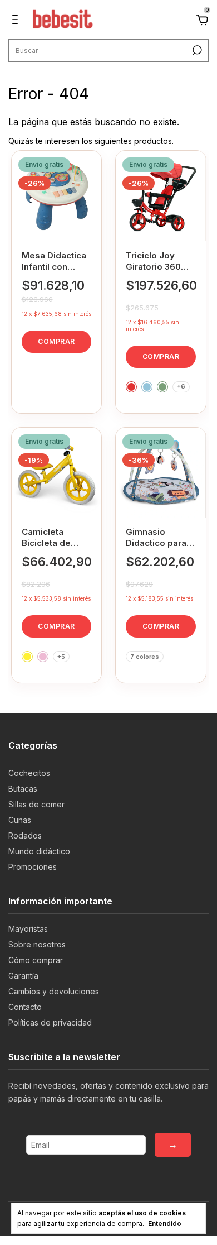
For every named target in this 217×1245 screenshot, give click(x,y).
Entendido (164, 1223)
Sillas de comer (36, 804)
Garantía (23, 975)
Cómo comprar (35, 960)
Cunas (19, 820)
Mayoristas (28, 928)
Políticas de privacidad (50, 1022)
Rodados (25, 835)
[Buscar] (196, 50)
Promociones (32, 866)
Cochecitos (29, 773)
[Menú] (17, 21)
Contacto (25, 1007)
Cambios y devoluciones (53, 991)
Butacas (22, 788)
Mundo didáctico (39, 851)
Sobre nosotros (37, 944)
